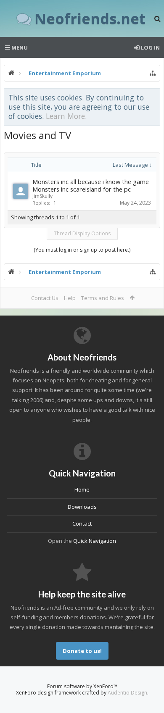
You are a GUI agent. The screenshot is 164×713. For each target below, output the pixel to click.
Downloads (82, 506)
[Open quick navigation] (152, 73)
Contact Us (44, 298)
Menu (19, 47)
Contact (82, 523)
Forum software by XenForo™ (82, 686)
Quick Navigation (94, 541)
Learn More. (66, 116)
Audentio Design (127, 692)
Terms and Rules (102, 298)
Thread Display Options (82, 233)
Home (82, 489)
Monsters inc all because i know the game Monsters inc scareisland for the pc (90, 185)
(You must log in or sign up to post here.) (82, 249)
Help (70, 298)
